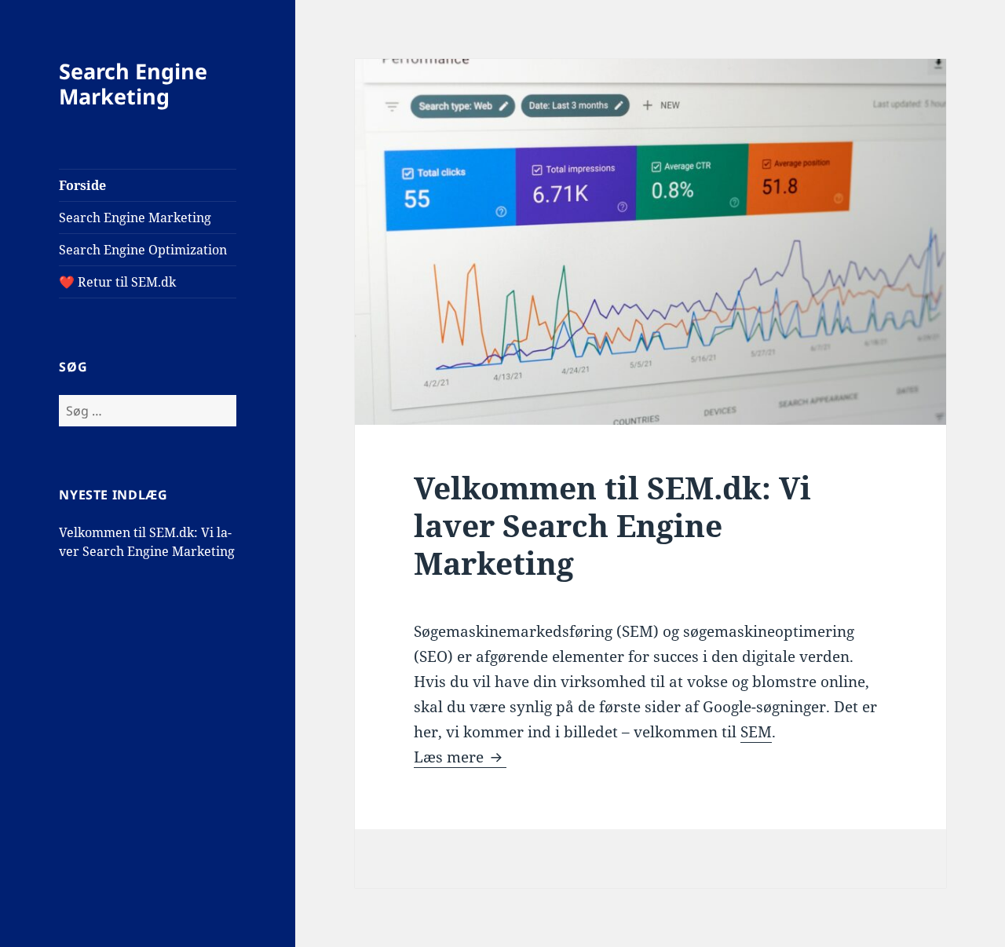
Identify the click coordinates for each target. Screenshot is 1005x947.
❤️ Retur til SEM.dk (117, 282)
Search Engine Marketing (133, 84)
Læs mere (460, 757)
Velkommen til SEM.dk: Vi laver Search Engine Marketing (612, 524)
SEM (756, 732)
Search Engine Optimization (143, 249)
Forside (82, 185)
